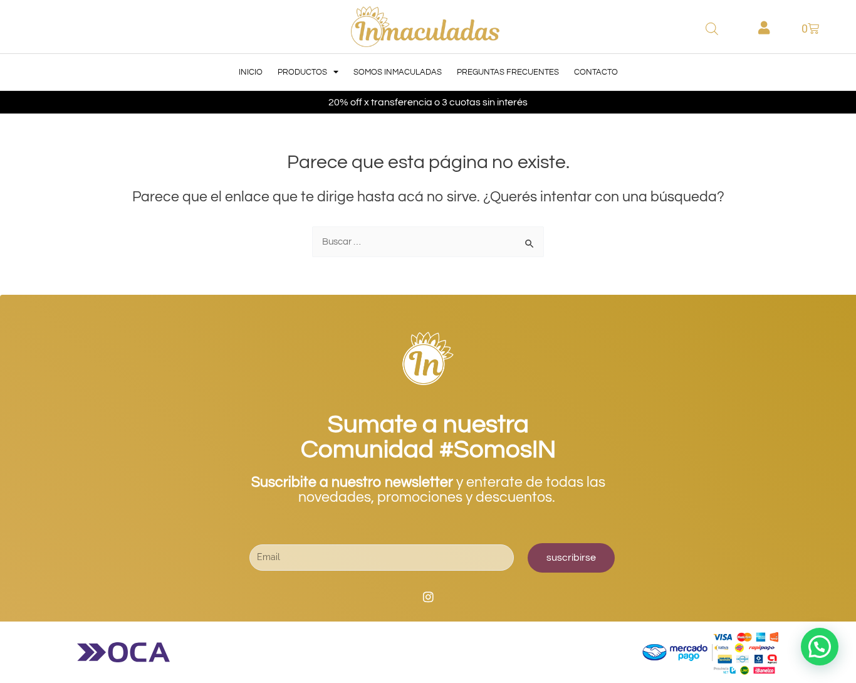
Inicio (251, 72)
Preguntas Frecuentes (508, 72)
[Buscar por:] (428, 241)
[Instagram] (428, 597)
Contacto (596, 72)
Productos (302, 72)
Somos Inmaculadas (397, 72)
